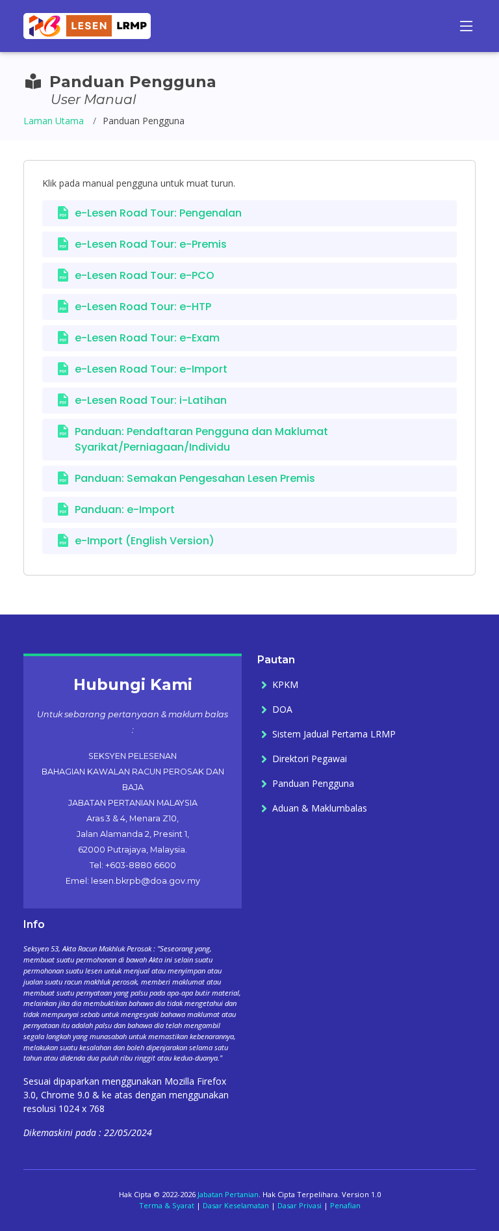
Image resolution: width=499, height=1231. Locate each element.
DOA (282, 709)
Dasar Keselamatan (236, 1205)
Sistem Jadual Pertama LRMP (334, 734)
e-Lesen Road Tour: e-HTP (143, 306)
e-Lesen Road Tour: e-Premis (151, 244)
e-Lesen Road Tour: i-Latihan (151, 400)
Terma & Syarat (166, 1205)
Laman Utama (53, 120)
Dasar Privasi (299, 1205)
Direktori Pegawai (309, 758)
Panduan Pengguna (313, 783)
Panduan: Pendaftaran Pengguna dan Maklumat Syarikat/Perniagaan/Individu (201, 439)
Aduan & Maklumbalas (319, 808)
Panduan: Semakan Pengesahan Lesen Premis (195, 478)
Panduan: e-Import (125, 509)
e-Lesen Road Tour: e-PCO (144, 275)
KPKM (285, 684)
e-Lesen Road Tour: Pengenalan (158, 212)
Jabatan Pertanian (228, 1194)
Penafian (345, 1205)
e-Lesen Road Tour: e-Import (151, 369)
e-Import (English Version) (144, 540)
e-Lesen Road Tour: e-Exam (147, 337)
